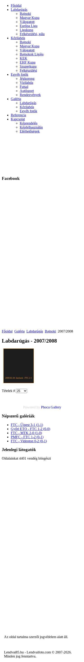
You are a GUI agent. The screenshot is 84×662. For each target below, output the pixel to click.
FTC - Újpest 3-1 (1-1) (27, 425)
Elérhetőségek (30, 131)
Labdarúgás (19, 9)
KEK (23, 58)
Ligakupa (26, 30)
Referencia (18, 115)
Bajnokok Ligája (31, 54)
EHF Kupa (27, 62)
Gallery (56, 407)
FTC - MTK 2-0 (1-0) (26, 433)
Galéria (16, 99)
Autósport (27, 91)
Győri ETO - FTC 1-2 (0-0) (30, 429)
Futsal (24, 87)
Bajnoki (25, 14)
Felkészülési (28, 70)
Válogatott (27, 22)
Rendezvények (30, 95)
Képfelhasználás (31, 127)
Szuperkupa (28, 66)
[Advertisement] (62, 154)
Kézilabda (18, 38)
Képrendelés (28, 123)
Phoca (45, 407)
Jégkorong (27, 78)
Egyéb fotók (19, 74)
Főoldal (16, 5)
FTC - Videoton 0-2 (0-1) (29, 441)
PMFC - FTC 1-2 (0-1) (27, 437)
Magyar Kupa (29, 18)
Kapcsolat (18, 119)
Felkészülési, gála (32, 34)
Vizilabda (26, 83)
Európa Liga (28, 26)
